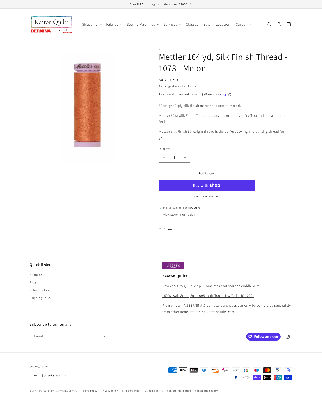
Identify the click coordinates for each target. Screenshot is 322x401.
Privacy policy (110, 390)
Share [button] (168, 229)
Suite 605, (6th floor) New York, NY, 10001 (222, 295)
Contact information (179, 390)
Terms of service (131, 390)
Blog (33, 282)
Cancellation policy (206, 390)
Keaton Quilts (46, 390)
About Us (36, 275)
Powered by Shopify (66, 390)
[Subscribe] (103, 336)
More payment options (207, 196)
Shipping (164, 86)
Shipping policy (154, 390)
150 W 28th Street (175, 295)
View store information (179, 214)
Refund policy (89, 390)
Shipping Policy (40, 298)
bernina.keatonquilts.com (214, 311)
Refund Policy (39, 290)
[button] (92, 24)
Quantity (164, 149)
